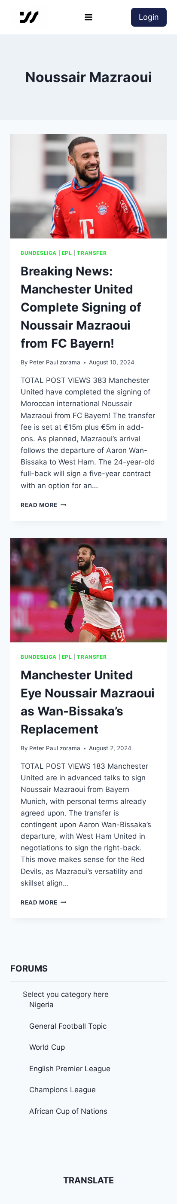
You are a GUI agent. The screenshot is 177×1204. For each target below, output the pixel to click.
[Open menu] (89, 17)
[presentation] (88, 186)
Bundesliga (39, 253)
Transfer (92, 253)
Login (149, 16)
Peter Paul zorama (54, 362)
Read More (44, 504)
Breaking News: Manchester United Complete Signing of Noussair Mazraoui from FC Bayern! (81, 307)
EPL (67, 253)
